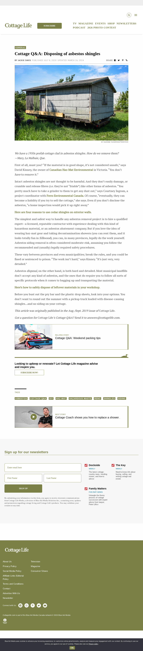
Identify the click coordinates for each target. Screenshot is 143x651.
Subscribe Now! (29, 372)
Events (100, 23)
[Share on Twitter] (119, 60)
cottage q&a (38, 398)
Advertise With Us (11, 593)
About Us (7, 561)
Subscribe (49, 26)
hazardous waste (80, 398)
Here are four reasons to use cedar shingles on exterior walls (53, 212)
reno (97, 398)
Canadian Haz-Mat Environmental (71, 170)
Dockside (94, 465)
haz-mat (61, 398)
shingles (109, 398)
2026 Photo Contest (101, 27)
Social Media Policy (12, 571)
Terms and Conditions (13, 584)
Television (35, 561)
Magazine (85, 23)
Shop (111, 23)
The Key (121, 465)
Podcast (79, 27)
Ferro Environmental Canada (65, 196)
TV (75, 23)
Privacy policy (93, 644)
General (20, 47)
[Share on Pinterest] (122, 60)
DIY (51, 398)
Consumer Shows (39, 571)
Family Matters (97, 488)
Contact (6, 588)
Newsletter (8, 598)
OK (72, 648)
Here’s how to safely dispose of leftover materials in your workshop (57, 287)
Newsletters (126, 23)
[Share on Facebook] (115, 60)
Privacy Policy (9, 566)
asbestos (21, 398)
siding (122, 398)
